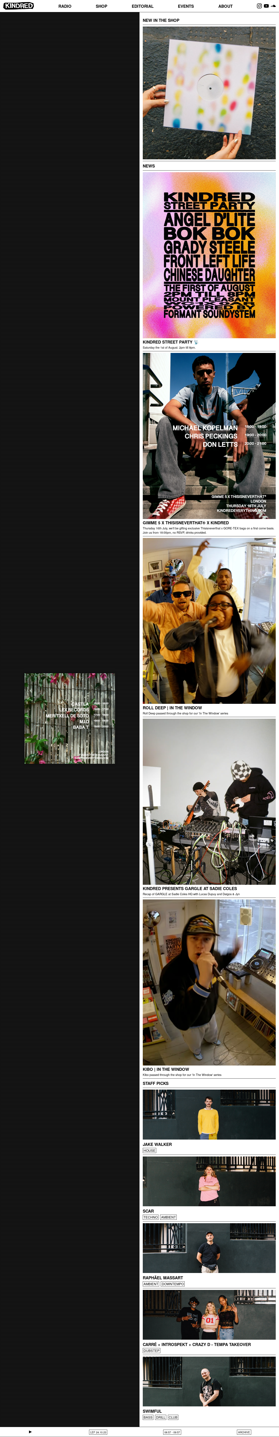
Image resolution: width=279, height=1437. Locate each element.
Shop (101, 6)
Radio (64, 6)
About (225, 6)
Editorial (143, 6)
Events (186, 6)
